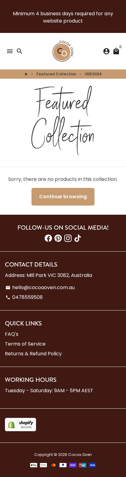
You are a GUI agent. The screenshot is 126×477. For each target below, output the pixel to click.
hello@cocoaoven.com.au (40, 287)
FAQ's (11, 334)
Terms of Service (25, 343)
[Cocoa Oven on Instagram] (68, 238)
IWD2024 (93, 74)
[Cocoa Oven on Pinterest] (58, 238)
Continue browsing (63, 196)
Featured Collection (56, 74)
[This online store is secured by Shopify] (20, 429)
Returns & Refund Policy (33, 353)
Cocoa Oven (80, 454)
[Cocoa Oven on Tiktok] (77, 238)
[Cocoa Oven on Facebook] (48, 238)
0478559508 (24, 297)
